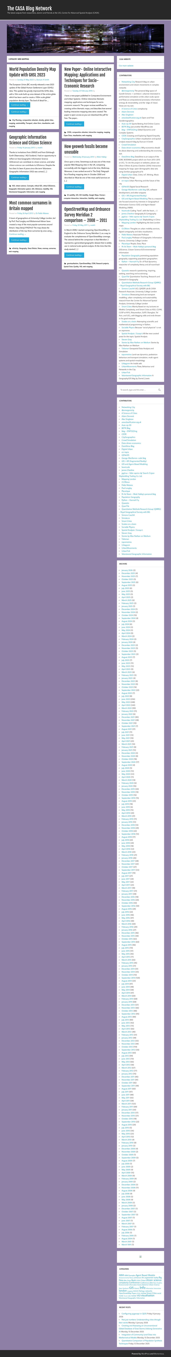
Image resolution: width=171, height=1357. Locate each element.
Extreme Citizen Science (150, 1284)
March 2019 (126, 816)
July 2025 (125, 588)
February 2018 (127, 855)
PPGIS (138, 1293)
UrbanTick (126, 372)
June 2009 (126, 1166)
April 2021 (126, 741)
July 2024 (125, 624)
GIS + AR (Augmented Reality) (134, 195)
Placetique (126, 243)
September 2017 (128, 870)
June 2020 (126, 771)
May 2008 (126, 1199)
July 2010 (125, 1127)
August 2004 (127, 1238)
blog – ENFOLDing (129, 129)
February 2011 (127, 1106)
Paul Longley (127, 237)
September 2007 (128, 1214)
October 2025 (127, 579)
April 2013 (126, 1028)
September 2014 (128, 978)
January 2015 (127, 966)
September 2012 (128, 1049)
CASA (69, 132)
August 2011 (126, 1088)
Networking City (128, 81)
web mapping (87, 135)
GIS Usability (83, 195)
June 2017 (126, 879)
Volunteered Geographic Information (22, 192)
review (143, 1293)
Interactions (157, 1288)
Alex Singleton (127, 114)
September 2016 (128, 906)
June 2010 (126, 1130)
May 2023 (126, 666)
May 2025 (126, 594)
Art (143, 1277)
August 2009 (127, 1160)
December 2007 (128, 1208)
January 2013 (127, 1037)
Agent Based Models (145, 1275)
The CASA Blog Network (29, 8)
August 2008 (127, 1190)
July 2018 (125, 840)
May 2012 (126, 1061)
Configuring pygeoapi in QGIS (134, 1313)
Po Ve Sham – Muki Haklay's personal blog (139, 246)
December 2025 (128, 573)
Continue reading (20, 105)
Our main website (126, 65)
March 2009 (127, 1175)
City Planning (17, 120)
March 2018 (126, 852)
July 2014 (125, 984)
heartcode (126, 210)
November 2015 (128, 936)
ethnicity (15, 248)
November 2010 (128, 1115)
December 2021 (128, 717)
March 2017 (126, 888)
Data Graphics (157, 1283)
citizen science (21, 185)
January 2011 (127, 1109)
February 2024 (127, 639)
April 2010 (126, 1136)
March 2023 (127, 672)
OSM (93, 263)
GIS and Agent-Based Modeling (135, 198)
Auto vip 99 (126, 123)
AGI (13, 185)
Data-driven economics (131, 147)
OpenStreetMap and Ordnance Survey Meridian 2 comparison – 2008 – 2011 (87, 215)
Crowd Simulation (129, 144)
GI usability (71, 195)
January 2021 (127, 750)
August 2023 (127, 657)
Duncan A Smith (42, 79)
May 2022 (126, 702)
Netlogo (142, 1291)
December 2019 (128, 789)
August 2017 (127, 873)
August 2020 (127, 765)
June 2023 (126, 663)
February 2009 (128, 1178)
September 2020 (128, 762)
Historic (136, 1288)
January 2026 (127, 570)
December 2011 (128, 1076)
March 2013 (126, 1031)
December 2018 (128, 825)
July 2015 (125, 948)
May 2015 (126, 954)
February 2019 (127, 819)
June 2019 (126, 807)
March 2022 (127, 708)
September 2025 (128, 582)
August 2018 (127, 837)
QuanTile (125, 276)
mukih (40, 147)
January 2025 (127, 606)
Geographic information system (20, 189)
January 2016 (127, 930)
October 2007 (127, 1211)
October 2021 (127, 723)
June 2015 (126, 951)
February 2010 (127, 1142)
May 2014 (126, 989)
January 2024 (127, 642)
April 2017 (126, 885)
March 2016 (126, 924)
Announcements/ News (126, 1278)
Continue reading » (19, 111)
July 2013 (125, 1019)
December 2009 (128, 1148)
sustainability (20, 123)
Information (149, 1288)
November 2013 (128, 1007)
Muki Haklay (101, 156)
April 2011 (126, 1100)
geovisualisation (72, 263)
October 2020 (127, 759)
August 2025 (127, 585)
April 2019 (126, 813)
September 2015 (128, 942)
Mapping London (129, 222)
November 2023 (128, 648)
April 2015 (126, 957)
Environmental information (128, 1285)
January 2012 (127, 1073)
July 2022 (125, 696)
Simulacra (126, 294)
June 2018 (126, 843)
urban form (37, 123)
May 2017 (126, 882)
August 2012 (127, 1052)
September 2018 (128, 834)
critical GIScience (49, 185)
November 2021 (128, 720)
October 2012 (127, 1046)
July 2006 (125, 1232)
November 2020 (128, 756)
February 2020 (128, 783)
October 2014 (127, 975)
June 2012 (126, 1058)
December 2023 (128, 645)
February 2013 (127, 1034)
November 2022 (128, 684)
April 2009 (126, 1172)
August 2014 (127, 981)
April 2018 (126, 849)
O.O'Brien (126, 228)
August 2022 (127, 693)
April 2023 (126, 669)
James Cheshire (128, 213)
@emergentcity (128, 90)
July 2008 (125, 1193)
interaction (83, 198)
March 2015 (126, 960)
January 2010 (127, 1145)
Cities (143, 1280)
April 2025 (126, 597)
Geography (23, 248)
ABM (121, 1275)
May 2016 (126, 918)
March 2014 (126, 995)
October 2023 (127, 651)
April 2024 (126, 633)
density (41, 120)
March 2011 (126, 1103)
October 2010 (127, 1118)
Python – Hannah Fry (130, 261)
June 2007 (126, 1220)
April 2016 (126, 921)
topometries (127, 354)
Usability (46, 189)
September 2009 (129, 1157)
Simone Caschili (128, 288)
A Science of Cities (129, 108)
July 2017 (125, 876)
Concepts (30, 185)
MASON (135, 1291)
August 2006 (127, 1229)
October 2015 (127, 939)
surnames (52, 248)
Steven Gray (127, 339)
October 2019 (127, 795)
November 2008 (128, 1187)
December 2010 (128, 1112)
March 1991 (126, 1244)
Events (139, 1285)
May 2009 (126, 1169)
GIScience (38, 189)
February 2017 (127, 891)
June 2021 (126, 735)
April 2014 (126, 992)
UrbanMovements (129, 366)
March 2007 (127, 1223)
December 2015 (128, 933)
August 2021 (127, 729)
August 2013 (127, 1016)
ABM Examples (129, 1275)
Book (133, 1280)
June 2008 (126, 1196)
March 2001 (126, 1241)
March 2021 (126, 744)
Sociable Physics (128, 327)
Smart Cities (127, 306)
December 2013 (128, 1004)
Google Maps (94, 195)
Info (142, 1287)
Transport (29, 123)
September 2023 (128, 654)
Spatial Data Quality (71, 266)
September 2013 (128, 1013)
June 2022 (126, 699)
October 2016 (127, 903)
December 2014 (128, 969)
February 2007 (128, 1226)
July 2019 (125, 804)
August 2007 (127, 1217)
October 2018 (127, 831)
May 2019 (126, 810)
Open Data (68, 135)
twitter (133, 1295)
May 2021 (126, 738)
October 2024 (127, 615)
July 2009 (125, 1163)
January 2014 (127, 1001)
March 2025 (127, 600)
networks (148, 1291)
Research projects (102, 263)
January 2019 (127, 822)
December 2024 (128, 609)
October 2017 (127, 867)
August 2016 (127, 909)
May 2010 (126, 1133)
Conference (134, 1282)
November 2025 (128, 576)
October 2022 (127, 687)
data (151, 1282)
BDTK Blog (126, 126)
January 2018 (127, 858)
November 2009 (128, 1151)
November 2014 (128, 972)
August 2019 (127, 801)
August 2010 (127, 1124)
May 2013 (126, 1025)
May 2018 (126, 846)
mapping (12, 123)
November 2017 (128, 864)
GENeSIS (125, 186)
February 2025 (127, 603)
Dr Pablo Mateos (42, 213)
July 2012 (125, 1055)
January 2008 (127, 1205)
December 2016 (128, 897)
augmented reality (151, 1277)
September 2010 (128, 1121)
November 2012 (128, 1043)
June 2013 (126, 1022)
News (40, 248)
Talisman (125, 348)
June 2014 (126, 987)
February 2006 (128, 1235)
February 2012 (127, 1070)
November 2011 (128, 1079)
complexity (123, 1282)
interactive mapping (96, 132)
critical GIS (38, 185)
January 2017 (127, 894)
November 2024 (128, 612)
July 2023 (125, 660)
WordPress (145, 1353)
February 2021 (127, 747)
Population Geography (131, 255)
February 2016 (127, 927)
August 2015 (127, 945)
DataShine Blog (128, 156)
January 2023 (127, 678)
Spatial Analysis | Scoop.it (132, 333)
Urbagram (126, 363)
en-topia (125, 180)
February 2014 (127, 998)
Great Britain (32, 248)
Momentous (159, 1353)
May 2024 (126, 630)
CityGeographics (128, 138)
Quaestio (125, 270)
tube (129, 1296)
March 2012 (126, 1067)
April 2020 (126, 777)
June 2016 (126, 915)
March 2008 (127, 1202)
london (123, 1290)
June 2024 (126, 627)
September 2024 (128, 618)
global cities (49, 120)
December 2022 (128, 681)
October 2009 (127, 1154)
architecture (137, 1278)
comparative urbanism (30, 120)
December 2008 (128, 1184)
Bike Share (127, 1280)
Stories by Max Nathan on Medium (136, 342)
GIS (33, 189)
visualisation (46, 123)
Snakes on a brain (129, 321)
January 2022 (127, 714)
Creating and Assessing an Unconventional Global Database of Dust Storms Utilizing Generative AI (140, 1328)
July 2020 (125, 768)
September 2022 (128, 690)
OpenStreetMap (85, 263)
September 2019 (128, 798)
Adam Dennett (128, 111)
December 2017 (128, 861)
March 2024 (127, 636)
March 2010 (126, 1139)
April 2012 (126, 1064)
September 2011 (128, 1085)
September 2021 (128, 726)
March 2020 (127, 780)
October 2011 (127, 1082)
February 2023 (128, 675)
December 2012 (128, 1040)
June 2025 (126, 591)
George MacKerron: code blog (134, 189)
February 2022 (127, 711)
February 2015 (127, 963)
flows (120, 1288)
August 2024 (127, 621)
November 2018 (128, 828)
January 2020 (127, 786)
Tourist (126, 1296)
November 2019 (128, 792)
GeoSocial (126, 1288)
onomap (45, 248)
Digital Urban (127, 174)
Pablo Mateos (127, 234)
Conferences (144, 1283)
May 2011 (125, 1097)
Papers (134, 1293)
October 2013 (127, 1010)
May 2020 (126, 774)
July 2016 (125, 912)
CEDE (124, 135)
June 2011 (125, 1094)
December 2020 (128, 753)
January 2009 (127, 1181)
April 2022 (126, 705)
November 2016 (128, 900)
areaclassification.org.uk (131, 117)
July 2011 (125, 1091)
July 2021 (125, 732)
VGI (51, 189)
